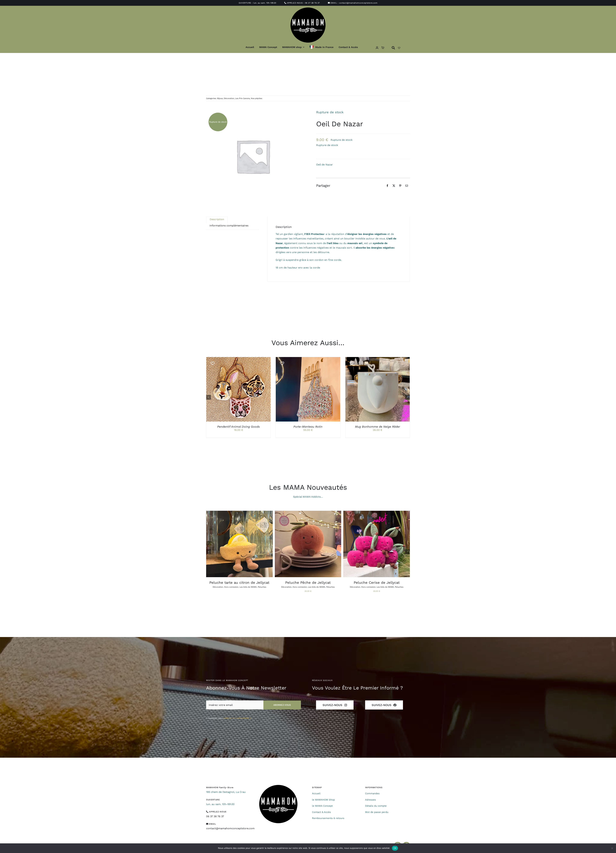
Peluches (262, 587)
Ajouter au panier (300, 390)
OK (395, 848)
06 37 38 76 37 (312, 3)
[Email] (406, 185)
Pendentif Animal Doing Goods (238, 426)
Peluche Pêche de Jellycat (308, 583)
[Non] (612, 848)
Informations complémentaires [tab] (229, 225)
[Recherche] (393, 48)
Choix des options (231, 390)
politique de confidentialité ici (237, 718)
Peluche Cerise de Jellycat (377, 583)
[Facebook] (387, 185)
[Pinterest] (400, 185)
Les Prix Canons (242, 98)
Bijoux (220, 98)
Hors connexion (231, 587)
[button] (211, 362)
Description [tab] (217, 219)
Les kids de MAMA (248, 587)
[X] (394, 185)
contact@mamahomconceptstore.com (358, 3)
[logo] (278, 786)
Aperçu (253, 390)
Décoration (229, 98)
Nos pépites (256, 98)
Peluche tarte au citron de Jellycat (239, 583)
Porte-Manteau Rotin (307, 426)
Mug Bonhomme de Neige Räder (377, 426)
